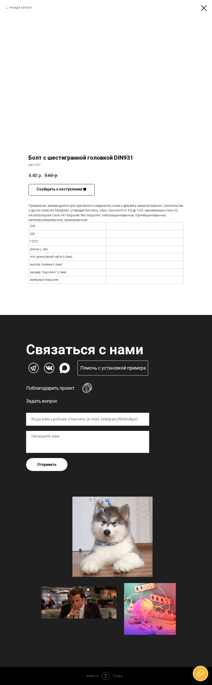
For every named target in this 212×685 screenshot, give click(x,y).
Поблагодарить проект (50, 388)
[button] (113, 367)
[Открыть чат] (200, 673)
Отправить (46, 464)
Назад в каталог (20, 7)
